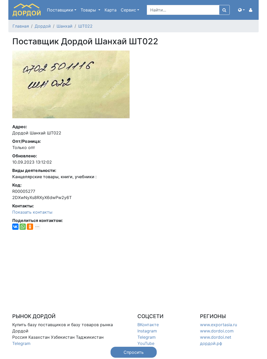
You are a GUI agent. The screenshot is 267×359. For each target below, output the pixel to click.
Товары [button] (89, 10)
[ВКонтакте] (15, 227)
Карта (111, 10)
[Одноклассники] (30, 227)
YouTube (145, 343)
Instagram (147, 330)
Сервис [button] (128, 10)
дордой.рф (211, 343)
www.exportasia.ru (218, 324)
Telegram (21, 343)
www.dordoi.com (217, 330)
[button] (241, 10)
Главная (21, 26)
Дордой (43, 26)
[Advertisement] (133, 270)
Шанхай (64, 26)
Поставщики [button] (60, 10)
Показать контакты (32, 212)
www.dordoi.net (215, 337)
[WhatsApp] (23, 227)
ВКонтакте (148, 324)
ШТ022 (85, 26)
